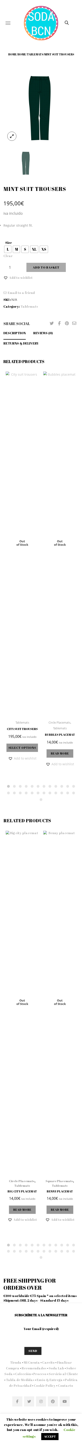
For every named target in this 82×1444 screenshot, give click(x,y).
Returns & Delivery (21, 343)
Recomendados (34, 1368)
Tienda (15, 1362)
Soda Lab (56, 1368)
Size (8, 242)
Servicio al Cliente (63, 1374)
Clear (8, 256)
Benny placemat (60, 1191)
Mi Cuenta (32, 1362)
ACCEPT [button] (50, 1436)
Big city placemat (22, 1191)
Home (12, 54)
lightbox (11, 136)
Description (14, 333)
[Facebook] (59, 323)
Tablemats (35, 54)
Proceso (39, 1374)
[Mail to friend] (74, 323)
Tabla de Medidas (20, 1380)
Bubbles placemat (60, 735)
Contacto (65, 1385)
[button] (18, 277)
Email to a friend (21, 292)
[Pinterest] (67, 323)
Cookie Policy (45, 1385)
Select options (22, 747)
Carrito (48, 1362)
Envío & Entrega (50, 1380)
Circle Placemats (59, 722)
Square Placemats (59, 1181)
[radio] (7, 249)
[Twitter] (52, 323)
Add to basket (46, 267)
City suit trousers (22, 729)
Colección (23, 1374)
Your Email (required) (41, 1329)
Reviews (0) (43, 333)
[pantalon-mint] (41, 106)
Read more (60, 753)
